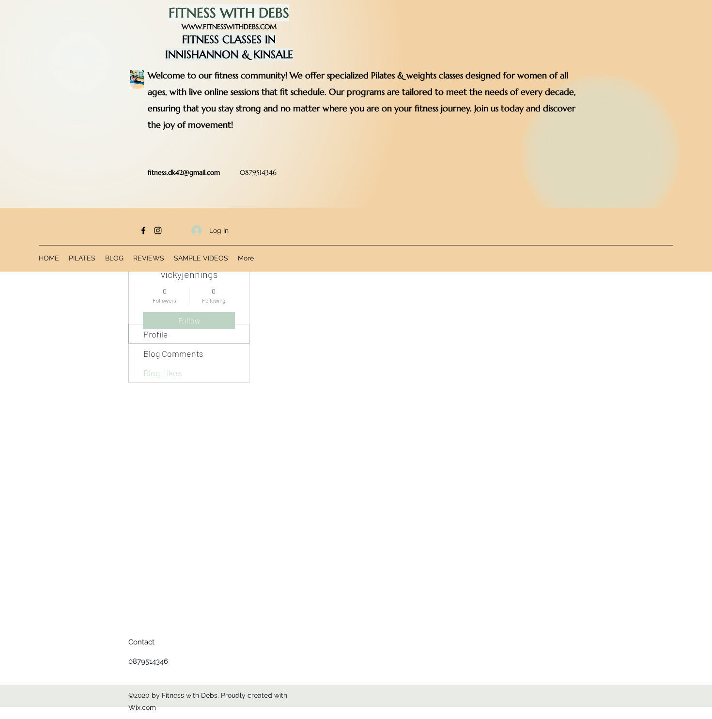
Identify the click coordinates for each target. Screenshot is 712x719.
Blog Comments (173, 353)
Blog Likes (162, 372)
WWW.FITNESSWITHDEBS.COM (229, 26)
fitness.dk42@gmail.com (184, 172)
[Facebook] (143, 230)
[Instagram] (158, 230)
